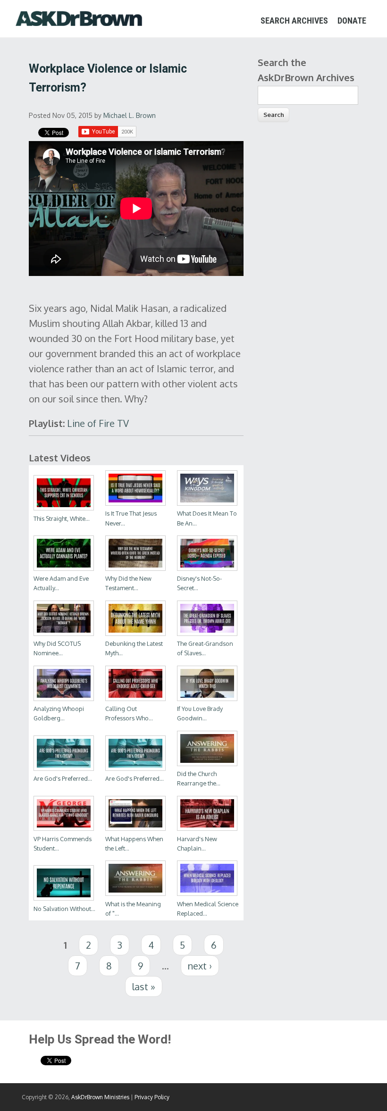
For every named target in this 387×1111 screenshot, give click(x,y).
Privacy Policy (152, 1097)
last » (143, 986)
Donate (351, 20)
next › (200, 966)
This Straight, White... (62, 518)
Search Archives (294, 20)
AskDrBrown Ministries (100, 1097)
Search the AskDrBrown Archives (306, 70)
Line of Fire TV (98, 423)
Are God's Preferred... (63, 778)
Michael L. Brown (129, 115)
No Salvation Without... (64, 908)
